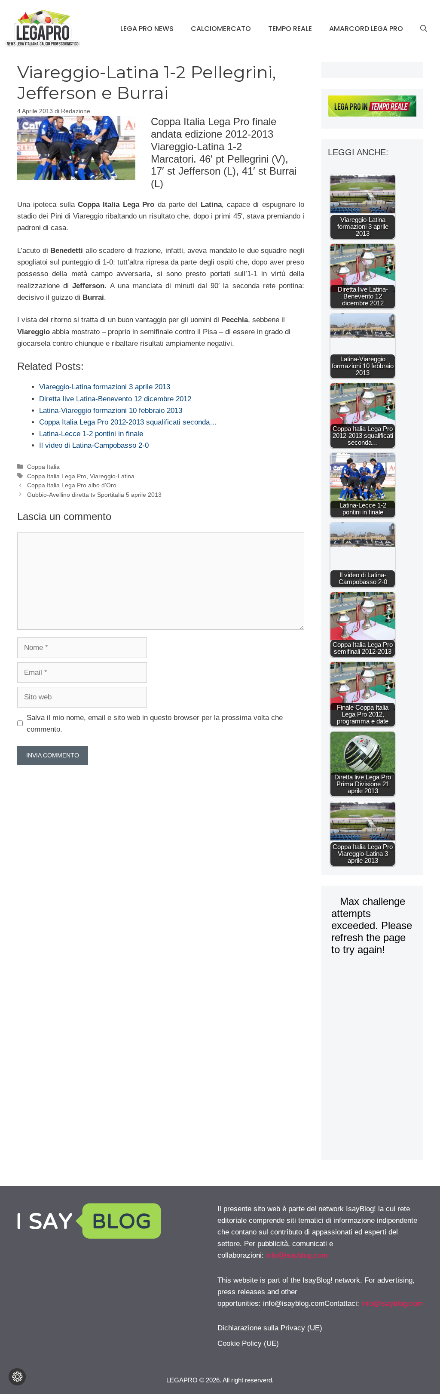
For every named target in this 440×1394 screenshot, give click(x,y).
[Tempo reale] (372, 107)
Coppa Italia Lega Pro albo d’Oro (71, 485)
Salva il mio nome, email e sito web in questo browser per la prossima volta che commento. (155, 723)
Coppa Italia (43, 466)
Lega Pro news (147, 29)
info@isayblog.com (296, 1255)
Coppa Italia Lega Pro (56, 476)
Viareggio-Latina (112, 476)
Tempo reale (290, 29)
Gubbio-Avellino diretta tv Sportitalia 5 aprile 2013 (94, 494)
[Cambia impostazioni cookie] (17, 1376)
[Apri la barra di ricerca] (424, 29)
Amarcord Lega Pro (366, 29)
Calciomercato (221, 29)
